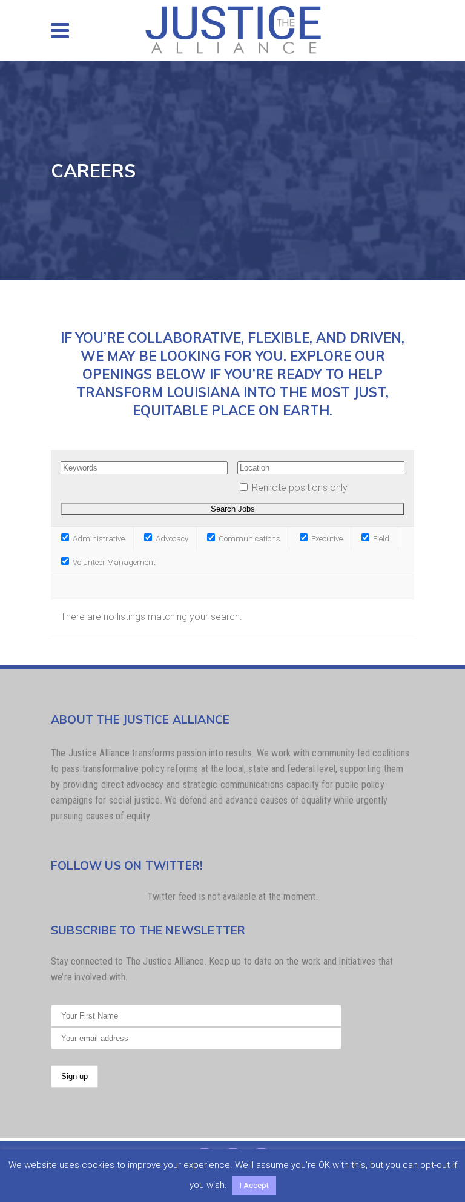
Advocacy (171, 538)
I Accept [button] (254, 1185)
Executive (326, 538)
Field (380, 538)
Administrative (98, 538)
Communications (248, 538)
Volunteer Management (113, 562)
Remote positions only (300, 488)
